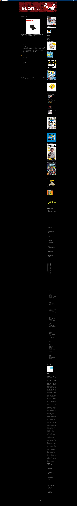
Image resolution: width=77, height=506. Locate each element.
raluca (48, 401)
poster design (49, 436)
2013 (49, 273)
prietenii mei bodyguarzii (50, 425)
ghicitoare (52, 455)
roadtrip (55, 436)
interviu (48, 395)
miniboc (50, 424)
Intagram (49, 37)
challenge (54, 408)
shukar (52, 437)
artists (54, 386)
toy (49, 408)
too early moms (51, 460)
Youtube (49, 39)
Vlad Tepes (55, 451)
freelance (51, 442)
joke (55, 376)
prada (51, 436)
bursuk (54, 396)
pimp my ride (55, 424)
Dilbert (49, 232)
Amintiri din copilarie (49, 392)
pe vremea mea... (54, 458)
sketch (48, 397)
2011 (49, 275)
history (55, 390)
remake (51, 443)
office (55, 386)
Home (33, 77)
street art (48, 414)
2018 (49, 268)
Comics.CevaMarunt (51, 231)
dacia (52, 428)
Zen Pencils (49, 256)
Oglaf (49, 246)
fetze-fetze (48, 442)
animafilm (48, 452)
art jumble (51, 452)
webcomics (49, 376)
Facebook (49, 36)
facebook (51, 434)
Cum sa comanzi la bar (51, 310)
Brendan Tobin (50, 468)
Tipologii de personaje (51, 323)
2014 (49, 272)
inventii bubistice (53, 446)
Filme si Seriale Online (25, 61)
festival (54, 414)
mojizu (50, 383)
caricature (48, 428)
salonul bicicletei (49, 437)
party (48, 384)
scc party (53, 443)
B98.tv (49, 210)
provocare (55, 413)
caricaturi (53, 399)
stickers (51, 399)
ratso (55, 448)
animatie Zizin (48, 411)
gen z (50, 455)
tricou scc (54, 437)
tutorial (54, 392)
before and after (51, 416)
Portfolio (49, 38)
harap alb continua (49, 393)
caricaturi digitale (49, 440)
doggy (52, 395)
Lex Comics (53, 418)
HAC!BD (51, 418)
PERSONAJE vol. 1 (51, 351)
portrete (50, 448)
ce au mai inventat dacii (52, 401)
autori (55, 418)
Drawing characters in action (52, 350)
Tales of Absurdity (50, 251)
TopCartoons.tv (50, 209)
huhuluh (53, 442)
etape (54, 454)
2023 (49, 263)
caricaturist (52, 405)
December (50, 276)
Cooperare (50, 356)
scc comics (49, 374)
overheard (52, 424)
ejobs (53, 454)
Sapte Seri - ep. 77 (51, 314)
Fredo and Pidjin (50, 235)
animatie (48, 381)
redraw (53, 436)
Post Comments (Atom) (27, 78)
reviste (52, 381)
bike (55, 392)
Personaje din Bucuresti (52, 318)
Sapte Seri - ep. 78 (51, 300)
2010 (49, 360)
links (55, 446)
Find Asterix (50, 345)
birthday (48, 419)
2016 (49, 270)
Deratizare (50, 315)
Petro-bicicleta (50, 336)
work (49, 383)
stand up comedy (54, 384)
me (55, 377)
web (49, 461)
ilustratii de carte (54, 412)
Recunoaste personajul (51, 291)
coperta (50, 428)
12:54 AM (30, 61)
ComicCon (48, 418)
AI (55, 401)
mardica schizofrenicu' (51, 413)
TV (50, 395)
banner (55, 452)
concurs (55, 380)
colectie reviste (49, 407)
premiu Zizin (48, 443)
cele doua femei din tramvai (53, 433)
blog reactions (54, 416)
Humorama (49, 491)
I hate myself (50, 240)
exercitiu (48, 434)
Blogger (42, 500)
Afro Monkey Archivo (51, 485)
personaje (52, 379)
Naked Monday (50, 322)
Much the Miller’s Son (51, 243)
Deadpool (48, 427)
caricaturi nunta (51, 419)
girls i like (51, 386)
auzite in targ (53, 452)
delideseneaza (49, 404)
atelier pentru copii (53, 411)
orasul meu (49, 379)
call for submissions (52, 402)
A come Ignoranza (50, 476)
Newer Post (22, 77)
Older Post (43, 77)
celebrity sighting (54, 440)
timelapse (48, 460)
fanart (55, 394)
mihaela (55, 442)
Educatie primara (51, 346)
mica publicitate (52, 457)
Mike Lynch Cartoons (51, 464)
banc (55, 411)
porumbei (52, 396)
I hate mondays (50, 358)
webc (50, 461)
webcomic (51, 380)
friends (48, 382)
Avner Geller (50, 492)
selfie (51, 449)
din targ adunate (54, 428)
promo (48, 408)
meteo (48, 387)
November (50, 277)
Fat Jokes (50, 352)
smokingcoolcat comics (51, 403)
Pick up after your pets (51, 311)
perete (48, 448)
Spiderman (50, 451)
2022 (49, 264)
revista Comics (54, 383)
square (51, 431)
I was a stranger (53, 100)
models (51, 415)
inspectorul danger (49, 400)
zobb (53, 461)
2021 (49, 265)
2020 (49, 266)
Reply (23, 52)
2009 (49, 361)
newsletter (50, 458)
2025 (49, 261)
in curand (50, 446)
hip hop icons (52, 445)
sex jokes (48, 375)
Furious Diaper (50, 488)
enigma (51, 387)
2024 (49, 262)
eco (52, 392)
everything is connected (51, 104)
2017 (49, 269)
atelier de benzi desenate (52, 397)
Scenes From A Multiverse (51, 247)
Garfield (49, 236)
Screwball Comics (50, 477)
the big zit (53, 431)
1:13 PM (25, 46)
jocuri (48, 413)
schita (49, 431)
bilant (53, 421)
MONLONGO (50, 467)
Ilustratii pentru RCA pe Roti (52, 357)
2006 (49, 364)
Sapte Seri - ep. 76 (51, 333)
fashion (53, 389)
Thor (52, 451)
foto (48, 455)
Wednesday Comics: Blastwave (51, 337)
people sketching (49, 398)
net (55, 378)
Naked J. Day (50, 348)
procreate (52, 448)
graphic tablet (48, 445)
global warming (54, 455)
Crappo (51, 408)
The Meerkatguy (50, 252)
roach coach (54, 387)
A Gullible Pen (50, 472)
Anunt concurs (50, 295)
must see (55, 400)
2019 (49, 267)
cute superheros (51, 414)
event (54, 377)
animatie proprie (52, 427)
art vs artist (51, 439)
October (50, 278)
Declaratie (50, 298)
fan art (53, 390)
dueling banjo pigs (51, 454)
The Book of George (51, 299)
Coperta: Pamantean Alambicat (52, 312)
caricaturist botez (52, 422)
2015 (49, 271)
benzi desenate (49, 377)
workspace (52, 461)
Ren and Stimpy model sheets (52, 296)
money (53, 400)
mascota (48, 424)
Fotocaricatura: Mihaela (51, 297)
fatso (52, 434)
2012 (49, 274)
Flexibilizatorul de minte (51, 303)
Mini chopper (50, 342)
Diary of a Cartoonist (51, 473)
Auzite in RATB (53, 376)
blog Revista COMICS (51, 94)
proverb (55, 410)
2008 (49, 362)
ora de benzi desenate (52, 410)
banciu (53, 439)
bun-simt (55, 427)
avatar (48, 416)
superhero (53, 394)
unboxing (54, 460)
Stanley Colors (50, 250)
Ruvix (48, 451)
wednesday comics (53, 375)
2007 (49, 363)
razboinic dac (48, 449)
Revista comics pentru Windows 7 (51, 290)
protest (54, 448)
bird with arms (50, 227)
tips (47, 383)
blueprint (55, 439)
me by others (49, 457)
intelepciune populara (49, 409)
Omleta (49, 324)
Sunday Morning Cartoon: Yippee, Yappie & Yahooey (52, 309)
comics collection (53, 407)
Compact (50, 384)
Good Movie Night (50, 99)
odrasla (55, 407)
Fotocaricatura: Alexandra (52, 349)
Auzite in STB (52, 378)
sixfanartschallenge (54, 449)
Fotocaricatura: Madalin (51, 325)
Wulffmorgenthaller (50, 255)
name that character (54, 415)
